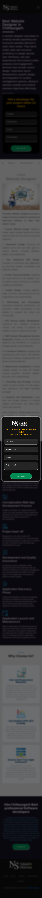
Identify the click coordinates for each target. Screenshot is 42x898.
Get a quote (21, 476)
